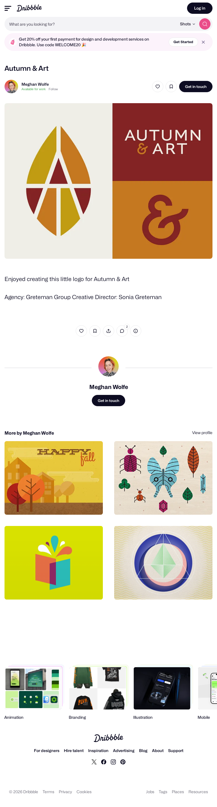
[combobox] (91, 24)
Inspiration (98, 750)
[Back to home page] (29, 8)
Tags (163, 791)
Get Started (183, 42)
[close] (203, 42)
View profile (202, 432)
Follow (53, 89)
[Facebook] (103, 761)
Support (175, 750)
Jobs (150, 791)
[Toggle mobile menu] (8, 8)
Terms (48, 791)
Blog (143, 750)
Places (178, 791)
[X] (94, 761)
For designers (46, 750)
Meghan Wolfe (35, 84)
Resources (198, 791)
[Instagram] (113, 761)
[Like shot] (157, 86)
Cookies (84, 791)
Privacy (65, 791)
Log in (199, 8)
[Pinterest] (122, 761)
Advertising (123, 750)
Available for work (33, 89)
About (158, 750)
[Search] (205, 24)
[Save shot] (171, 86)
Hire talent (74, 750)
